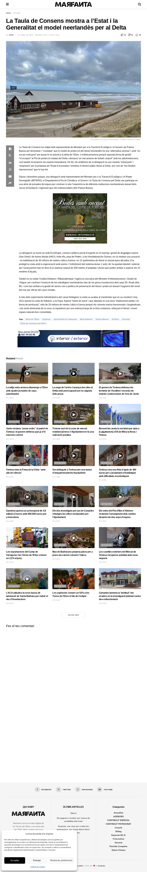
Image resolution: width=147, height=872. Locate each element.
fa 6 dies (103, 562)
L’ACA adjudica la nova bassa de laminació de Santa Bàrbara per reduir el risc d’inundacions (27, 596)
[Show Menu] (7, 4)
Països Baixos (102, 319)
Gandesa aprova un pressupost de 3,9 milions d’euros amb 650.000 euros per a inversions (26, 513)
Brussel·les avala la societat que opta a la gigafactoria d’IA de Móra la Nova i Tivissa (119, 431)
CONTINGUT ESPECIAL (118, 820)
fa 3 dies (56, 439)
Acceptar (14, 860)
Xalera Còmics (118, 850)
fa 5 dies (56, 521)
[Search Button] (139, 4)
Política (115, 319)
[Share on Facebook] (10, 148)
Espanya (47, 319)
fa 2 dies (10, 398)
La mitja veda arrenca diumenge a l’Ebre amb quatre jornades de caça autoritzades (27, 390)
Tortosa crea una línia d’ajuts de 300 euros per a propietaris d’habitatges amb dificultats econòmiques (117, 472)
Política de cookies (37, 867)
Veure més (73, 615)
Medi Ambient (86, 319)
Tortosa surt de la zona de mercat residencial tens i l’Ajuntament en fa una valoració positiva (73, 431)
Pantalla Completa (118, 846)
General (118, 842)
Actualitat (16, 13)
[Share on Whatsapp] (10, 169)
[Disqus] (73, 666)
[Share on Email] (10, 176)
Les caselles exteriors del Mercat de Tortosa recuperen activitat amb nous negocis (118, 555)
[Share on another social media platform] (10, 183)
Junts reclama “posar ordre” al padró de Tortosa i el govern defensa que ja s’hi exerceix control (27, 431)
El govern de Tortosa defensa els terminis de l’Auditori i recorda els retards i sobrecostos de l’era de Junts (119, 390)
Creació (118, 828)
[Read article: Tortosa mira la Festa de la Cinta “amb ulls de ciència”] (27, 455)
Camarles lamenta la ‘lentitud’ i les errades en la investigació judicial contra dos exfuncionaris (120, 596)
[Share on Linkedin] (10, 162)
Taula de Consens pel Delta (33, 323)
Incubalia (101, 866)
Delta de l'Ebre (32, 319)
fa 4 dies (56, 477)
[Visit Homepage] (73, 4)
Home (8, 13)
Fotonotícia (118, 839)
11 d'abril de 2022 (25, 35)
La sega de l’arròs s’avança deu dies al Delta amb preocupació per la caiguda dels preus (72, 390)
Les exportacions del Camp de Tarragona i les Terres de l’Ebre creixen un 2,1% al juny (26, 555)
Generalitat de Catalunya (65, 319)
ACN (11, 35)
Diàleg (118, 831)
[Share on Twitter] (10, 155)
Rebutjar (37, 860)
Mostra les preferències (61, 860)
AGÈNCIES (118, 816)
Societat (126, 319)
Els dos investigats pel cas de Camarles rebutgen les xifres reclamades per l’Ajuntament (73, 513)
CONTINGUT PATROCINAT (118, 824)
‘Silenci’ (73, 813)
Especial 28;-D (118, 835)
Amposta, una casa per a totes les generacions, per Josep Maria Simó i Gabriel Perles (73, 829)
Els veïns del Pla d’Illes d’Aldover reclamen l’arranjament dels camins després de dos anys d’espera (117, 513)
